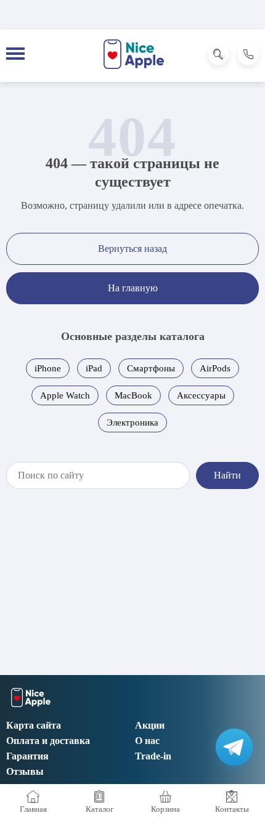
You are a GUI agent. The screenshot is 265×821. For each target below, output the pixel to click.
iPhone (48, 368)
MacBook (133, 395)
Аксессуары (201, 395)
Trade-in (153, 756)
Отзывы (25, 771)
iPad (94, 368)
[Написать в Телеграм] (234, 747)
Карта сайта (33, 725)
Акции (150, 725)
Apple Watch (65, 395)
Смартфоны (151, 368)
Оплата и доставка (48, 740)
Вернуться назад (132, 248)
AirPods (215, 368)
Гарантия (27, 756)
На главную (133, 288)
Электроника (132, 422)
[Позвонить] (248, 54)
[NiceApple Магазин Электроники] (134, 54)
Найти (227, 475)
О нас (147, 740)
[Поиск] (218, 54)
